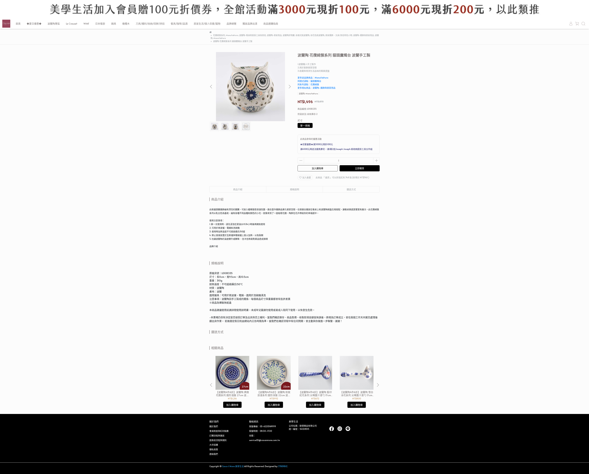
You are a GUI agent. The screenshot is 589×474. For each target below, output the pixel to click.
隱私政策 (213, 449)
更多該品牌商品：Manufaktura (313, 77)
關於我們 (213, 426)
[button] (289, 86)
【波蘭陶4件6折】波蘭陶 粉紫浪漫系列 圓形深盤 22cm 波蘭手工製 (273, 393)
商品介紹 (237, 189)
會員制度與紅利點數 (219, 430)
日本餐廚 (100, 23)
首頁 (18, 23)
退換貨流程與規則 (218, 440)
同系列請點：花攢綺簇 (308, 84)
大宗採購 (213, 444)
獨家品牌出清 (250, 23)
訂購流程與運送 (216, 435)
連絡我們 (213, 454)
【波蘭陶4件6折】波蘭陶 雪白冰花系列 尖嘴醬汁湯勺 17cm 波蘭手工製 (356, 393)
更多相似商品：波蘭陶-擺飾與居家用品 (316, 87)
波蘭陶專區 (54, 23)
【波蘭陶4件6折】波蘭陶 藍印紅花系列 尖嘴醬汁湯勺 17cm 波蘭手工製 (315, 393)
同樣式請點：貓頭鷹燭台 (309, 81)
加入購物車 (317, 168)
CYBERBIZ (282, 466)
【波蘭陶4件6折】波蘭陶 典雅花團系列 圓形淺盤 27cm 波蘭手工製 (232, 393)
